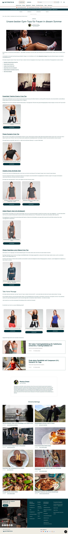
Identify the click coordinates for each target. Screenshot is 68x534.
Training (20, 11)
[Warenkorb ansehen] (64, 2)
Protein (23, 5)
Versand (31, 516)
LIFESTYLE (34, 18)
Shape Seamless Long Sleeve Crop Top (11, 69)
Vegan (45, 5)
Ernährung (29, 11)
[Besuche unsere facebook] (5, 525)
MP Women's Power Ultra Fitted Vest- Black (12, 328)
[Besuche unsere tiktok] (7, 525)
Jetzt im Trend (18, 5)
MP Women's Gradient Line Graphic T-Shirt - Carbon (31, 201)
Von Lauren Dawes (43, 447)
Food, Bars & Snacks (39, 5)
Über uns (45, 505)
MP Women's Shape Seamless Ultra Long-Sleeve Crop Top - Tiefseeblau (11, 282)
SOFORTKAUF (11, 127)
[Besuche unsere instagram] (3, 525)
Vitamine (33, 5)
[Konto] (61, 2)
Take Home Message (8, 71)
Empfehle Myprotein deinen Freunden (58, 505)
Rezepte (47, 11)
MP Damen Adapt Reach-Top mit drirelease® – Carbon (11, 240)
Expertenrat (50, 5)
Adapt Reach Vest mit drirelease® (10, 67)
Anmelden (5, 505)
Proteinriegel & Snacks (40, 513)
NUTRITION (22, 2)
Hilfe (30, 509)
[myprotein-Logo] (8, 2)
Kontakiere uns (32, 507)
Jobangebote (46, 520)
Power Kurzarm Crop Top (9, 64)
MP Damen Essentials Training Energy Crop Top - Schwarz (11, 124)
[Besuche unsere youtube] (9, 525)
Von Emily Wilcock (11, 447)
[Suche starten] (38, 2)
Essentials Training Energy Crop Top (11, 62)
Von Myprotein (10, 469)
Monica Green (37, 350)
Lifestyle (8, 16)
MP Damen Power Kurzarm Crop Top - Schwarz (11, 161)
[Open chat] (12, 525)
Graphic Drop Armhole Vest (12, 171)
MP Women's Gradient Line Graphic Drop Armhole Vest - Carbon (11, 201)
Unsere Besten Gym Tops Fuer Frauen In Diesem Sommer (18, 16)
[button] (65, 531)
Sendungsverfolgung (33, 514)
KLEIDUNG (29, 2)
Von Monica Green (36, 25)
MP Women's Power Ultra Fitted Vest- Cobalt (55, 328)
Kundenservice (32, 505)
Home (3, 16)
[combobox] (48, 2)
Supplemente (28, 5)
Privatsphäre (46, 513)
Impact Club (56, 510)
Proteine (39, 504)
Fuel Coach (57, 2)
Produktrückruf (32, 518)
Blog (5, 16)
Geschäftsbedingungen (48, 515)
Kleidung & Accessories (40, 507)
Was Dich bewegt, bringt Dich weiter (58, 513)
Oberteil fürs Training (43, 56)
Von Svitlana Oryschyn (44, 493)
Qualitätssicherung (47, 507)
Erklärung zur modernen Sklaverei (47, 510)
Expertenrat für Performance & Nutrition (48, 523)
